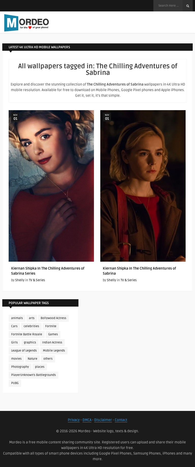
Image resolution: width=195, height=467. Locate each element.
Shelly (19, 280)
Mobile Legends (54, 351)
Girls (14, 342)
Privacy (74, 420)
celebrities (31, 326)
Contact (121, 420)
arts (32, 318)
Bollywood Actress (53, 318)
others (48, 359)
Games (53, 334)
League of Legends (24, 351)
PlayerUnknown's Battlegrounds (33, 375)
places (39, 367)
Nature (32, 359)
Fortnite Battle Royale (26, 334)
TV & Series (37, 280)
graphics (30, 342)
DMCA (87, 420)
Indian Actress (52, 342)
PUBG (15, 383)
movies (16, 359)
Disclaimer (103, 420)
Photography (20, 367)
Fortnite (50, 326)
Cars (14, 326)
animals (17, 318)
